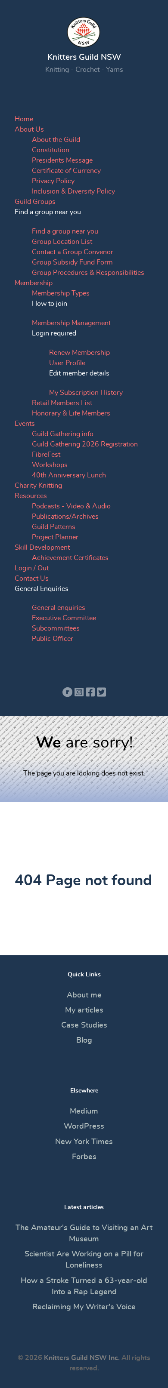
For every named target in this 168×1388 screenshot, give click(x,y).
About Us (29, 129)
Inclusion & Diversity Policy (73, 191)
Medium (84, 1111)
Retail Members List (62, 403)
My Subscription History (86, 392)
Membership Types (61, 293)
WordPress (84, 1126)
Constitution (50, 150)
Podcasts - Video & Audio (71, 506)
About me (84, 995)
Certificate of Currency (66, 170)
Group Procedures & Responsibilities (88, 272)
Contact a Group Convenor (72, 252)
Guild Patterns (53, 526)
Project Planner (55, 537)
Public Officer (52, 638)
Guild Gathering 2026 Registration (85, 444)
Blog (84, 1040)
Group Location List (62, 241)
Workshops (50, 465)
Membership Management (71, 323)
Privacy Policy (53, 181)
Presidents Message (62, 160)
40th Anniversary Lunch (69, 475)
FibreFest (46, 454)
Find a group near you (65, 231)
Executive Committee (64, 618)
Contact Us (32, 578)
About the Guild (56, 139)
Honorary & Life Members (71, 413)
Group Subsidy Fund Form (72, 262)
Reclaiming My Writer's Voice (84, 1307)
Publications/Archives (65, 516)
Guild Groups (35, 201)
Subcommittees (56, 628)
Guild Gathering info (62, 434)
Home (24, 119)
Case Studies (84, 1025)
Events (25, 423)
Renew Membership (79, 352)
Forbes (84, 1157)
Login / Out (32, 568)
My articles (84, 1010)
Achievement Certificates (70, 557)
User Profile (67, 363)
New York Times (84, 1142)
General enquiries (58, 607)
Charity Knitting (38, 485)
